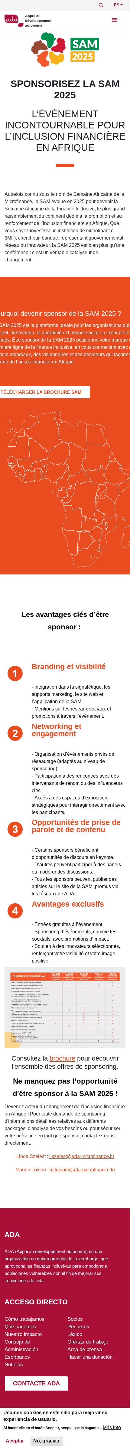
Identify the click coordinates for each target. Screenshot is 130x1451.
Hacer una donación (89, 1357)
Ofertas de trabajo (87, 1341)
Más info (112, 1427)
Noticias (14, 1364)
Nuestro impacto (23, 1334)
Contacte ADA (36, 1383)
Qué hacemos (20, 1326)
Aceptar (15, 1440)
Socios (75, 1319)
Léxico (74, 1334)
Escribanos (17, 1357)
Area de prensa (84, 1349)
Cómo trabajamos (24, 1319)
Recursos (78, 1326)
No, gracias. (46, 1440)
